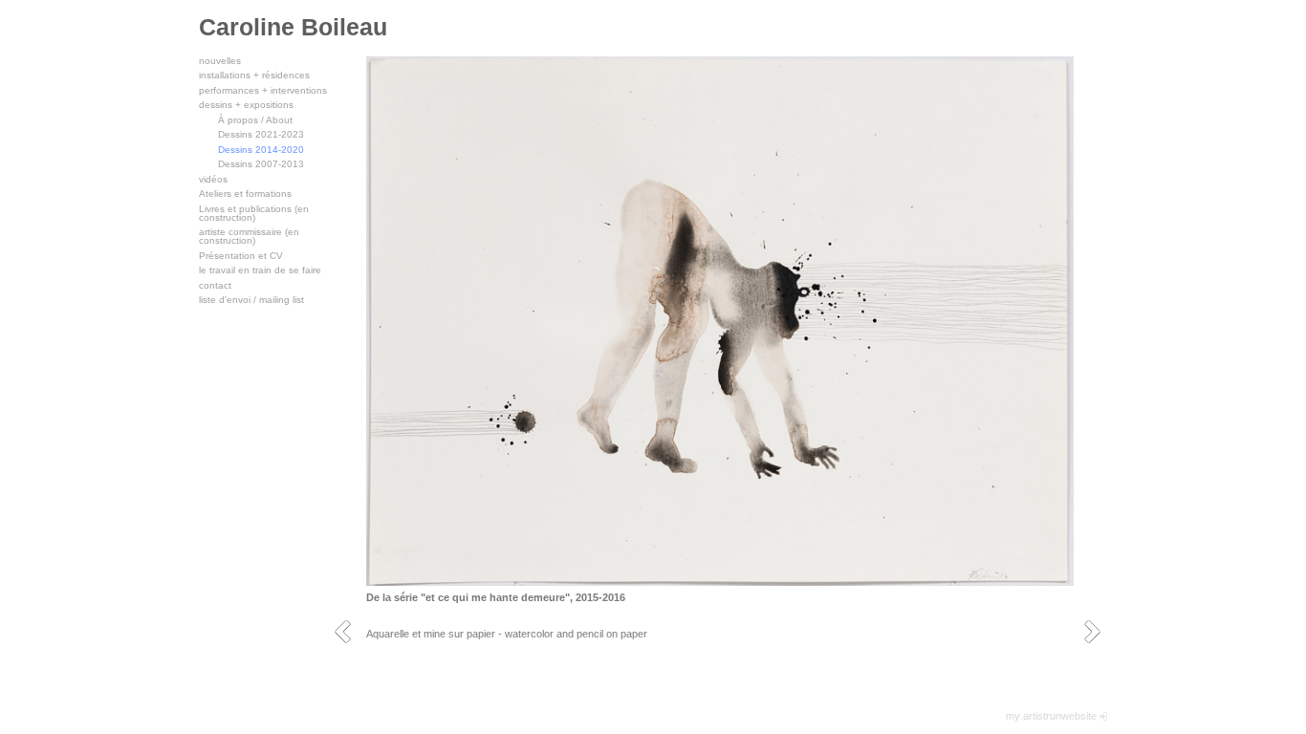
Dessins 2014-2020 (261, 149)
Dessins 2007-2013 (261, 164)
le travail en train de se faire (260, 270)
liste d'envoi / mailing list (251, 299)
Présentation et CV (241, 255)
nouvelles (220, 60)
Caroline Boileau (293, 26)
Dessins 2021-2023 (261, 134)
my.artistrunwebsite (1051, 716)
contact (215, 285)
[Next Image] (1099, 631)
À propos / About (255, 120)
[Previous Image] (349, 631)
